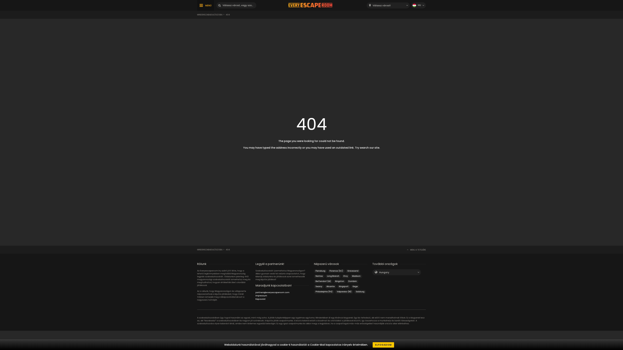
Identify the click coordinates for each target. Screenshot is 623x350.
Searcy (319, 286)
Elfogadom (383, 344)
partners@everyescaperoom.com (272, 292)
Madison (356, 276)
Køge (355, 286)
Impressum (261, 295)
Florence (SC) (336, 270)
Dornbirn (352, 281)
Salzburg (360, 291)
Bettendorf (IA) (323, 281)
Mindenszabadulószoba (209, 14)
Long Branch (333, 276)
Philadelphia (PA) (324, 291)
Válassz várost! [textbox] (382, 5)
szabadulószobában (228, 320)
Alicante (330, 286)
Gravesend (352, 270)
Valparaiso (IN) (344, 291)
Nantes (319, 276)
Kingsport (343, 286)
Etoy (345, 276)
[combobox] (388, 5)
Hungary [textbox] (384, 272)
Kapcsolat (261, 299)
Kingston (339, 281)
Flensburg (320, 270)
